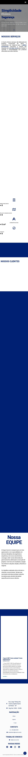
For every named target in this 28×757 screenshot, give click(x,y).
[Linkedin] (20, 748)
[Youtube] (12, 748)
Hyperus (14, 719)
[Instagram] (16, 748)
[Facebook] (8, 748)
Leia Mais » (5, 676)
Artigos (14, 716)
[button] (25, 2)
